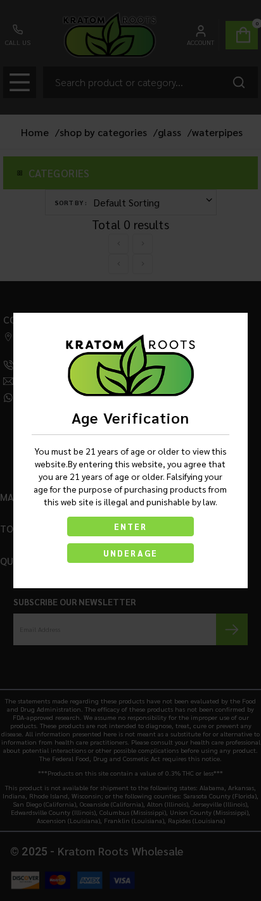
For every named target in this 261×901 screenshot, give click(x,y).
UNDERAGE (130, 553)
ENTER (130, 526)
